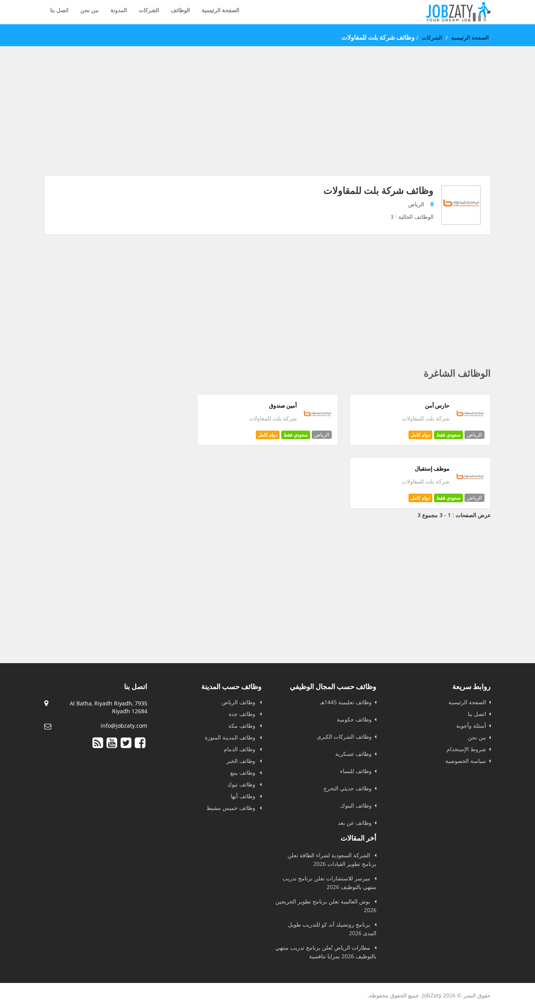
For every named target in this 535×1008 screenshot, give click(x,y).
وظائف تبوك (242, 784)
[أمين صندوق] (317, 427)
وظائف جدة (243, 714)
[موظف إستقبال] (470, 490)
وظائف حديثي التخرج (348, 788)
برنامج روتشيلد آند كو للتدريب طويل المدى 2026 (332, 929)
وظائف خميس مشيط (231, 807)
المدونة (118, 10)
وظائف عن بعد (355, 822)
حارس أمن (437, 405)
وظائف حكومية (354, 719)
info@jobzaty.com (124, 725)
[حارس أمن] (470, 427)
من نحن (89, 10)
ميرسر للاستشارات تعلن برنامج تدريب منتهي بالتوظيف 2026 (329, 883)
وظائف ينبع (243, 772)
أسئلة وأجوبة (471, 725)
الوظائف (180, 10)
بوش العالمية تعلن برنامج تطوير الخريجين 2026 (325, 906)
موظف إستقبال (432, 468)
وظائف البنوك (356, 805)
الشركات (149, 10)
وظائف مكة (242, 725)
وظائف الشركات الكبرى (344, 736)
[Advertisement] (267, 120)
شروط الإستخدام (466, 749)
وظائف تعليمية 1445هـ (346, 702)
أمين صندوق (283, 405)
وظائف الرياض (239, 702)
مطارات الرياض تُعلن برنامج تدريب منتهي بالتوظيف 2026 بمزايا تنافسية (325, 952)
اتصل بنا (59, 10)
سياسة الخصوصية (465, 761)
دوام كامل (420, 434)
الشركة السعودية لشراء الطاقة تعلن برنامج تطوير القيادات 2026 (331, 859)
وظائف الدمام (240, 749)
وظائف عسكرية (353, 753)
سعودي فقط (448, 434)
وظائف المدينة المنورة (231, 737)
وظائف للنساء (356, 771)
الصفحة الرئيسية (220, 10)
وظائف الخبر (241, 761)
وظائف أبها (244, 796)
